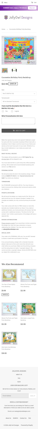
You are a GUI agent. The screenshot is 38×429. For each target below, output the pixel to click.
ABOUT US (19, 374)
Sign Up (32, 396)
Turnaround (5, 98)
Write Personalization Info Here (12, 116)
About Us (8, 418)
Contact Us (23, 418)
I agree (16, 111)
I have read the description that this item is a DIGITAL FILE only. (16, 107)
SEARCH (15, 418)
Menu (5, 2)
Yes (6, 111)
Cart (35, 2)
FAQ (10, 167)
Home (3, 29)
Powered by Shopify (27, 425)
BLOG (19, 382)
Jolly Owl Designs (13, 425)
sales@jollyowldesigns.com (11, 229)
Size (3, 90)
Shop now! (32, 7)
